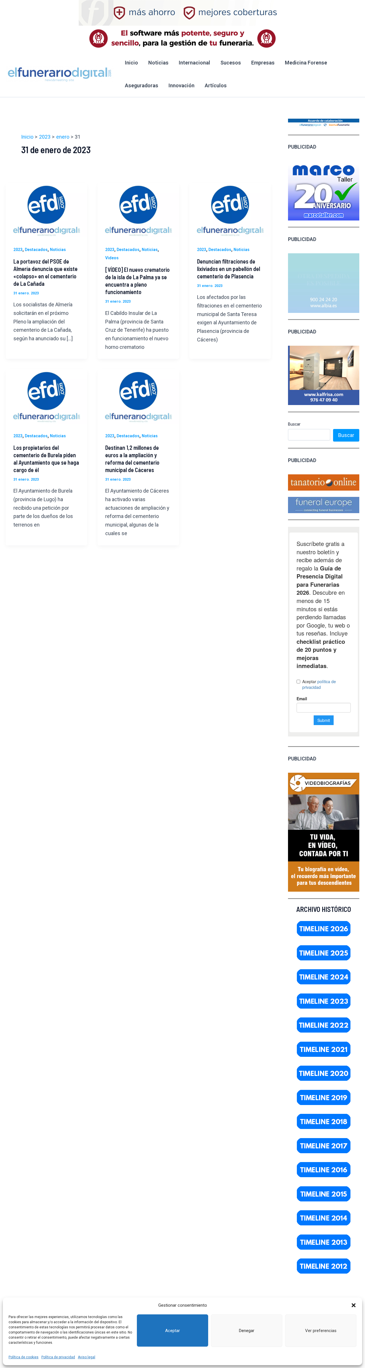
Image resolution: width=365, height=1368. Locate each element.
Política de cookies (23, 1357)
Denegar (246, 1330)
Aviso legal (86, 1357)
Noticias (158, 63)
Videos (112, 258)
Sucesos (230, 63)
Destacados (36, 249)
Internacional (194, 63)
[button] (353, 1305)
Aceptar (172, 1330)
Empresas (263, 63)
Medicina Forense (306, 63)
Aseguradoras (141, 85)
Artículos (216, 85)
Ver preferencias (320, 1330)
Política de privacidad (58, 1357)
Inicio (131, 63)
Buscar (294, 424)
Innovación (181, 85)
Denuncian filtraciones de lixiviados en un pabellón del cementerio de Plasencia (228, 269)
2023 (18, 249)
